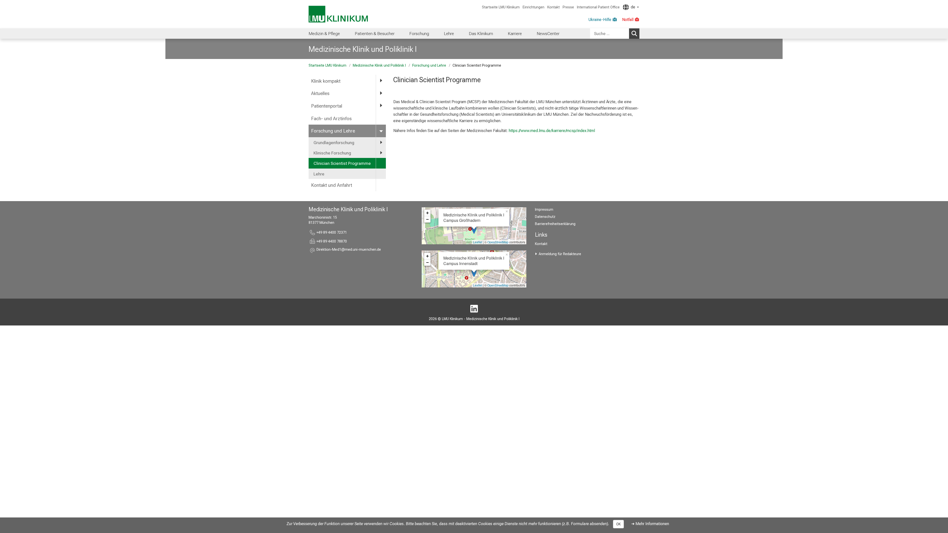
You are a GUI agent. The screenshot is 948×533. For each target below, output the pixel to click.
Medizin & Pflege (324, 33)
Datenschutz (545, 217)
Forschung (419, 33)
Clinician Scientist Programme (342, 163)
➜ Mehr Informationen (650, 523)
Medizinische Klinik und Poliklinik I (363, 49)
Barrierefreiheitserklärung (555, 224)
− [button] (427, 219)
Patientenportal (326, 106)
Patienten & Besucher (375, 33)
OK (618, 524)
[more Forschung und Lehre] (381, 131)
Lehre (449, 33)
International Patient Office (598, 7)
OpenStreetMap (498, 242)
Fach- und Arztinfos (331, 118)
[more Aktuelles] (381, 93)
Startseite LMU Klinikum (501, 7)
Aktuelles (320, 93)
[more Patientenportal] (381, 106)
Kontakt (553, 7)
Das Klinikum (481, 33)
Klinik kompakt (325, 81)
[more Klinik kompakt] (381, 81)
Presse (568, 7)
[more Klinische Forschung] (381, 153)
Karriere (515, 33)
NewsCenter (548, 33)
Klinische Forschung (332, 153)
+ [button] (427, 212)
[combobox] (614, 33)
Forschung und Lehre (429, 65)
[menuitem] (324, 33)
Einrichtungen (533, 7)
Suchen (634, 33)
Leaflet (477, 242)
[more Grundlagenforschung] (381, 142)
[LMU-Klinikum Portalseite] (338, 14)
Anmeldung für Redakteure (560, 254)
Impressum (544, 210)
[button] (348, 250)
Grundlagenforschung (334, 142)
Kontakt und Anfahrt (331, 185)
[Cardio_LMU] (474, 309)
